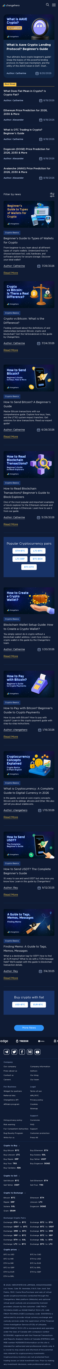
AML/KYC (34, 1095)
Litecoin (36, 1202)
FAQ (32, 1124)
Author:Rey (11, 888)
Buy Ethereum (39, 1150)
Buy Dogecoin (40, 1163)
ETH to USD (35, 1259)
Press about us (10, 1071)
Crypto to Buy (10, 1146)
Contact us (9, 1075)
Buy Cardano (12, 1168)
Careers (7, 1079)
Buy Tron (10, 1163)
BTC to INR (9, 1259)
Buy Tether (38, 1159)
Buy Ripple (11, 1159)
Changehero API (11, 1100)
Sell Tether (11, 1185)
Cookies (34, 1104)
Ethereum (37, 1198)
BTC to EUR (35, 1263)
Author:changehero (15, 730)
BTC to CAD (35, 1254)
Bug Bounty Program (13, 1133)
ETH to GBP (35, 1272)
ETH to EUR (9, 1272)
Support (34, 1129)
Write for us (9, 1137)
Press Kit (34, 1137)
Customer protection (40, 1133)
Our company (10, 1066)
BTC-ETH (29, 567)
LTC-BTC (38, 551)
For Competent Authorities (16, 1129)
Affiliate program (11, 1104)
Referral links (9, 1095)
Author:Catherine (14, 266)
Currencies (35, 1120)
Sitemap (34, 1108)
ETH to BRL (9, 1276)
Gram (9, 1211)
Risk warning (9, 1124)
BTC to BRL (35, 1267)
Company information (40, 1066)
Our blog (34, 1075)
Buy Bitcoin (11, 1150)
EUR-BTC (38, 1005)
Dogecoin (38, 1206)
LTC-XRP (20, 559)
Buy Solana (38, 1155)
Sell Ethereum (39, 1181)
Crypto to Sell (10, 1176)
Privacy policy (36, 1100)
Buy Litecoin (12, 1155)
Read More (11, 273)
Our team (34, 1079)
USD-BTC (20, 1005)
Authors (33, 1071)
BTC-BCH (38, 559)
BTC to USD (9, 1254)
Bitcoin (9, 1198)
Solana (9, 1206)
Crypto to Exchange (13, 1193)
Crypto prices (10, 1250)
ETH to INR (9, 1263)
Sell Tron (36, 1185)
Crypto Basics (12, 233)
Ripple (9, 1202)
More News (29, 1028)
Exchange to (15, 1222)
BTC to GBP (9, 1267)
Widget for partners (13, 1091)
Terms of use (36, 1091)
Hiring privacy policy (13, 1120)
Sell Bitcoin (11, 1181)
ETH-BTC (20, 551)
